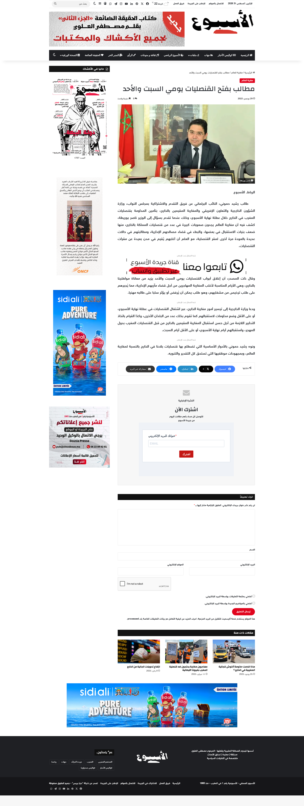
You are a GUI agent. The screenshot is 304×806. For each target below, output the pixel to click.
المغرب (90, 762)
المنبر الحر (113, 55)
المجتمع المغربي (105, 762)
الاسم (252, 549)
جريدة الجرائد (76, 762)
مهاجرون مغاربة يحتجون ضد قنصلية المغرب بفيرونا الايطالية (188, 668)
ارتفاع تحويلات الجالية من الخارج (143, 666)
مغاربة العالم (237, 72)
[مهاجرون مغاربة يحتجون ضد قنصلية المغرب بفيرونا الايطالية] (186, 651)
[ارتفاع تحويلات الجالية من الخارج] (139, 651)
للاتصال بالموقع (216, 3)
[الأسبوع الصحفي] (222, 21)
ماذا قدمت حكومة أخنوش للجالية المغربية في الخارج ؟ (237, 668)
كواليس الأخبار (225, 55)
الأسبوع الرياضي (172, 55)
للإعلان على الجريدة (196, 3)
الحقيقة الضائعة (93, 55)
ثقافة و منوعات (148, 55)
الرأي (130, 55)
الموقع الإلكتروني (175, 564)
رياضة (53, 762)
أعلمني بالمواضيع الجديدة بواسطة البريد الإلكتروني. (228, 603)
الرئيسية (245, 55)
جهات (207, 55)
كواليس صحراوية (88, 768)
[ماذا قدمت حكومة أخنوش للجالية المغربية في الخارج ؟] (234, 651)
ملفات (193, 55)
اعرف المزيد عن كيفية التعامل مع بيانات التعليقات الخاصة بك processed (162, 619)
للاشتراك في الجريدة (147, 783)
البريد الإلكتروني (247, 564)
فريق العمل (178, 3)
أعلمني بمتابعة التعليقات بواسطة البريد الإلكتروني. (228, 596)
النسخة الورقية (70, 55)
